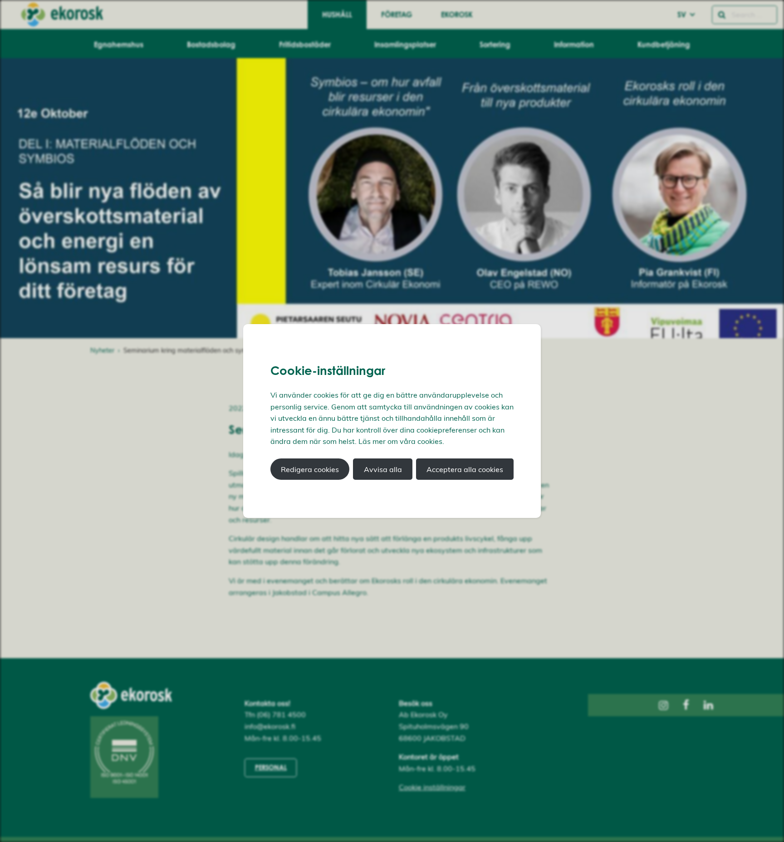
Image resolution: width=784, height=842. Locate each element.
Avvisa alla (383, 469)
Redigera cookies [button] (310, 469)
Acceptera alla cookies (464, 469)
